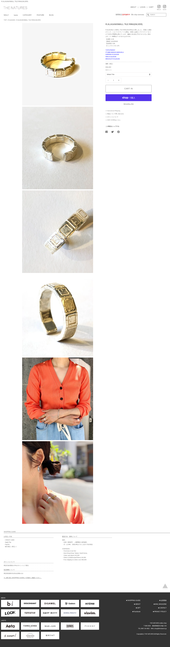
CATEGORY (27, 15)
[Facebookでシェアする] (108, 132)
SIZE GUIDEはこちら (113, 120)
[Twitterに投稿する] (113, 132)
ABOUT (133, 7)
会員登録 (164, 600)
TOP (5, 20)
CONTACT (163, 608)
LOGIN (142, 7)
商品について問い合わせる (115, 113)
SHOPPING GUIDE (133, 600)
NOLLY (6, 15)
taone (16, 15)
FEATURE (40, 15)
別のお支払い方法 (129, 104)
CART (151, 7)
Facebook (137, 611)
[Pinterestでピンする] (119, 132)
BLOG (51, 15)
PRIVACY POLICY (160, 611)
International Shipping (113, 110)
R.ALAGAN (11, 20)
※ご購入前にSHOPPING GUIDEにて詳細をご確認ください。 (23, 577)
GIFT (138, 608)
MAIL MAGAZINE (161, 604)
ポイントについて (112, 117)
